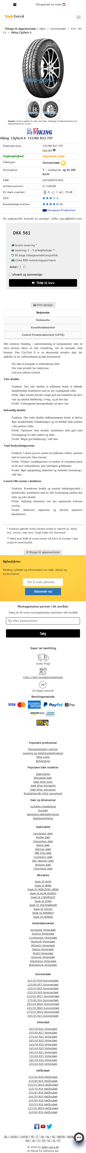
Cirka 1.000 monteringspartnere (43, 677)
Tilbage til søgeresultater (20, 28)
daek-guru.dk (50, 1147)
